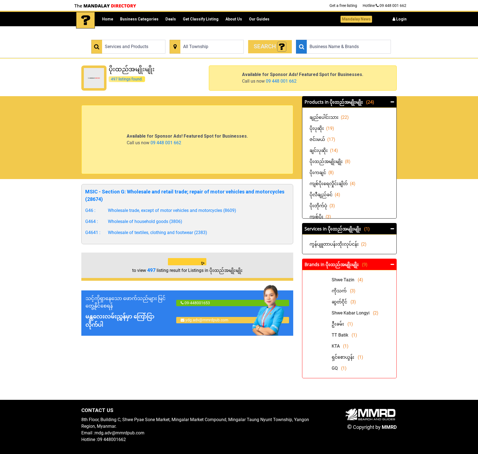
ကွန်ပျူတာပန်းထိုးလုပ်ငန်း (338, 244)
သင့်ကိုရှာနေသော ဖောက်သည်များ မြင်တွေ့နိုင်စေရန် (125, 311)
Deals (170, 19)
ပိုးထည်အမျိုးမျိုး (330, 161)
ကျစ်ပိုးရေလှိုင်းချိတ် (332, 183)
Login (401, 19)
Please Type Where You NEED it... (196, 37)
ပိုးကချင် (322, 172)
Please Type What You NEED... (115, 37)
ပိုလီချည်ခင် (325, 194)
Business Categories (139, 19)
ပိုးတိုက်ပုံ (322, 205)
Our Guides (259, 19)
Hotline (384, 5)
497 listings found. (126, 79)
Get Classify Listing (201, 19)
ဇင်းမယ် (322, 139)
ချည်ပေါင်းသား (329, 117)
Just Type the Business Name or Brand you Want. (334, 37)
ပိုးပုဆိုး (322, 128)
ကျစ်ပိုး (320, 216)
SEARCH (265, 46)
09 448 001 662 (281, 81)
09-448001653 (197, 303)
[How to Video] (282, 47)
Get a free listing (343, 5)
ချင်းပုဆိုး (324, 150)
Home (107, 19)
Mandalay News (356, 19)
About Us (233, 19)
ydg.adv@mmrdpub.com (206, 320)
